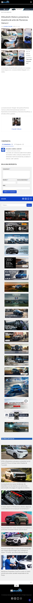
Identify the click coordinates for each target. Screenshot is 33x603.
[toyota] (16, 365)
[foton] (16, 9)
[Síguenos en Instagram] (31, 199)
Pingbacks (19, 144)
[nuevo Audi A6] (16, 268)
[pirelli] (16, 232)
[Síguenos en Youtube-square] (28, 199)
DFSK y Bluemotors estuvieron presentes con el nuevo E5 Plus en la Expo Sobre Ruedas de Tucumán (15, 463)
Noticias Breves (6, 12)
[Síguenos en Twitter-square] (26, 199)
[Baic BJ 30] (16, 220)
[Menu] (31, 2)
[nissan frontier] (16, 408)
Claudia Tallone (8, 26)
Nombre (5, 179)
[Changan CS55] (16, 255)
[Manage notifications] (29, 600)
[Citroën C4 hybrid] (16, 431)
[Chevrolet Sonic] (16, 341)
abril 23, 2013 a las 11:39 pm (13, 150)
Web (4, 185)
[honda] (16, 318)
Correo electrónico (22, 179)
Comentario (6, 169)
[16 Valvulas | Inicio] (7, 2)
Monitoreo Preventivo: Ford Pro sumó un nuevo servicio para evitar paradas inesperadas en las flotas (15, 573)
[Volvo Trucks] (16, 420)
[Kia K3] (16, 279)
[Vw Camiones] (16, 353)
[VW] (16, 291)
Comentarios (8, 144)
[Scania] (16, 330)
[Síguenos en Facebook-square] (23, 199)
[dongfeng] (16, 243)
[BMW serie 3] (16, 396)
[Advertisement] (16, 90)
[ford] (16, 306)
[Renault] (16, 374)
